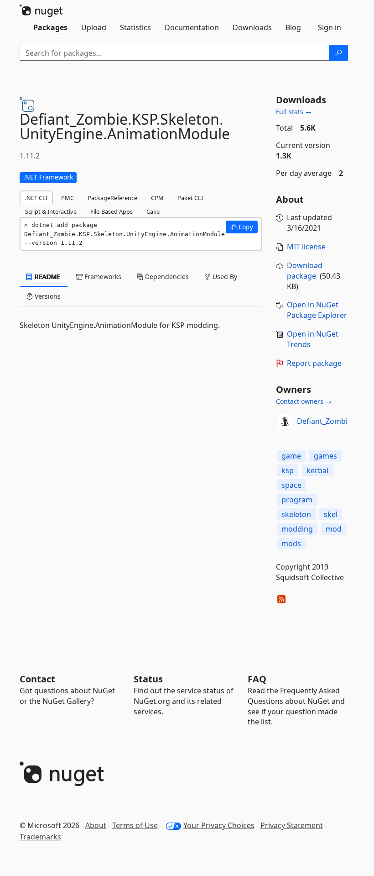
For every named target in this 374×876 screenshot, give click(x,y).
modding (297, 529)
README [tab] (47, 276)
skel (331, 514)
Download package (304, 270)
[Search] (338, 53)
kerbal (317, 470)
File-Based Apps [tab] (111, 211)
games (325, 456)
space (291, 485)
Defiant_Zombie (324, 421)
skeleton (296, 514)
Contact (37, 679)
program (296, 500)
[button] (242, 227)
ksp (287, 470)
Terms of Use (135, 825)
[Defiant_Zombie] (285, 421)
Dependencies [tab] (166, 276)
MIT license (306, 247)
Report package (314, 363)
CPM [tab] (157, 198)
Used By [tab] (224, 276)
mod (334, 529)
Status (148, 679)
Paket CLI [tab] (190, 198)
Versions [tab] (47, 296)
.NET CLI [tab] (36, 198)
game (291, 456)
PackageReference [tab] (112, 198)
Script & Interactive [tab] (51, 211)
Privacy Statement (291, 825)
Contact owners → (304, 401)
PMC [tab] (67, 198)
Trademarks (40, 837)
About (95, 825)
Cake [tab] (153, 211)
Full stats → (294, 111)
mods (291, 543)
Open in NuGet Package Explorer (317, 310)
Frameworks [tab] (102, 276)
